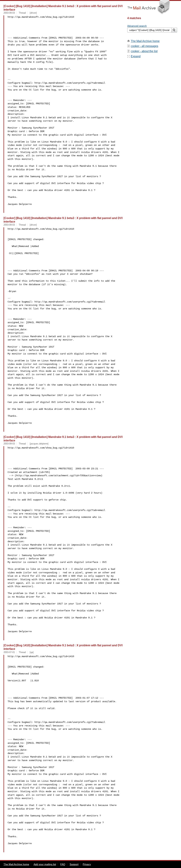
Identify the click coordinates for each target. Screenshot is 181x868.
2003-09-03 (9, 12)
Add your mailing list (45, 864)
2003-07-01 (9, 652)
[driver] (33, 12)
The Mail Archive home (145, 41)
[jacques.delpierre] (39, 443)
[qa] (32, 652)
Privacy (87, 864)
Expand (136, 56)
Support (74, 864)
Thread (22, 12)
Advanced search (137, 25)
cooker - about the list (144, 51)
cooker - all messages (144, 46)
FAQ (62, 864)
